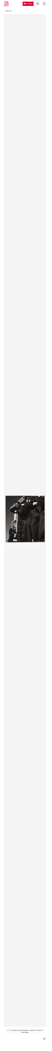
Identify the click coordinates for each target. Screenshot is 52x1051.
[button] (44, 1039)
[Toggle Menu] (44, 4)
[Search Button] (38, 4)
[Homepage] (6, 3)
